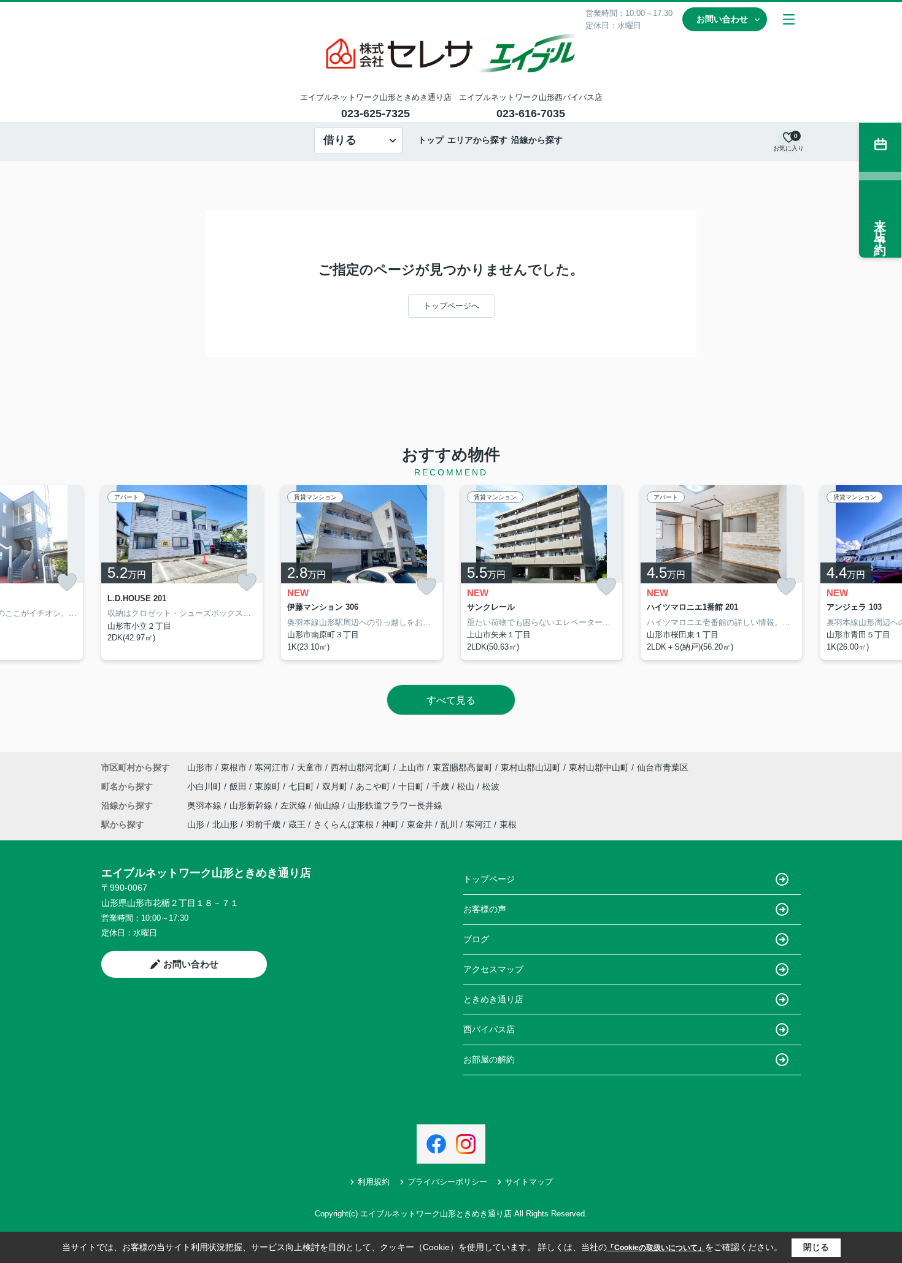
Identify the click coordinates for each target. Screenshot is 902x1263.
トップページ (489, 879)
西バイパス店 (489, 1029)
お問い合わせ (722, 19)
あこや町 (374, 786)
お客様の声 (484, 909)
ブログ (476, 939)
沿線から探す (537, 140)
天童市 (310, 767)
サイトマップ (529, 1181)
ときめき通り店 (493, 999)
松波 (490, 786)
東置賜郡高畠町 (463, 767)
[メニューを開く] (789, 19)
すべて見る (451, 700)
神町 (390, 824)
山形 (195, 824)
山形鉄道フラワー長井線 (395, 805)
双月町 (336, 786)
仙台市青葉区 (662, 767)
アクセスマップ (493, 969)
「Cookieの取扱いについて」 (656, 1247)
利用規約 (374, 1181)
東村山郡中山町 (599, 767)
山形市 (200, 767)
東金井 (420, 824)
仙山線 (328, 805)
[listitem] (182, 573)
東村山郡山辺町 (531, 767)
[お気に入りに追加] (67, 582)
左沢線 (294, 805)
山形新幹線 (252, 805)
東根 (508, 824)
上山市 (412, 767)
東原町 (269, 786)
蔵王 (297, 824)
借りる (340, 140)
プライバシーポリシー (447, 1181)
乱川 (449, 824)
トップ (431, 140)
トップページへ (451, 305)
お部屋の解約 (489, 1059)
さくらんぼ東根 (344, 824)
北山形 (225, 824)
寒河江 (478, 824)
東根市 (234, 767)
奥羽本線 (205, 805)
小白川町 (205, 786)
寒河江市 (272, 767)
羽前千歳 (263, 824)
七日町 (302, 786)
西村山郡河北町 (361, 767)
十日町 (412, 786)
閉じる (816, 1247)
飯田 (239, 786)
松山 (467, 786)
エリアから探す (477, 140)
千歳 (442, 786)
